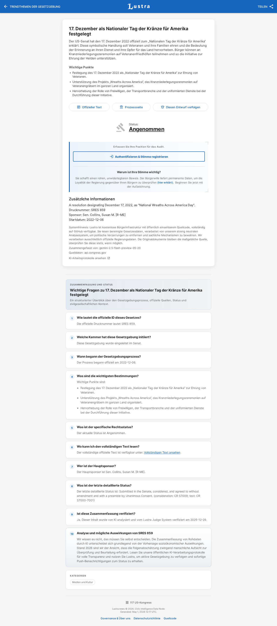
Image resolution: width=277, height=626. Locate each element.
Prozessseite (131, 107)
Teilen (266, 6)
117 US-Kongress (138, 602)
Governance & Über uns (115, 618)
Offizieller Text (89, 107)
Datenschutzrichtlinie (147, 618)
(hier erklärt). (165, 182)
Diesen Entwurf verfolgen (180, 107)
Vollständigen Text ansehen (162, 452)
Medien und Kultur (82, 582)
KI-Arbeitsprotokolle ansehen (89, 258)
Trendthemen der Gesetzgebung (31, 6)
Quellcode (170, 618)
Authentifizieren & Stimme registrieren (139, 156)
